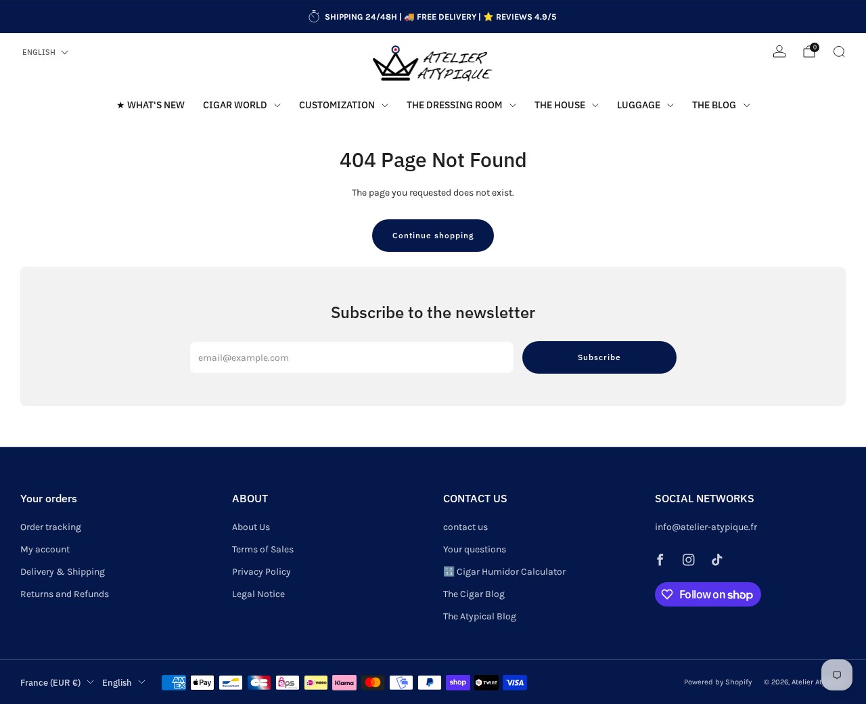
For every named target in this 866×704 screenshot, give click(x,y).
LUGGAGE (638, 105)
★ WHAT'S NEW (150, 105)
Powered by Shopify (718, 682)
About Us (251, 527)
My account (45, 549)
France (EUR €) (50, 682)
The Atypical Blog (479, 616)
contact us (465, 527)
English (38, 52)
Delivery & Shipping (62, 571)
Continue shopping (433, 235)
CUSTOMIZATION (337, 105)
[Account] (779, 51)
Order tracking (50, 527)
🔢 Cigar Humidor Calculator (504, 571)
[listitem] (433, 17)
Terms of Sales (263, 549)
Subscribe (599, 357)
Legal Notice (258, 594)
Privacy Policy (261, 571)
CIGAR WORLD (235, 105)
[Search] (839, 51)
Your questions (474, 549)
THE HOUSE (559, 105)
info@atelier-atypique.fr (706, 527)
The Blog (714, 105)
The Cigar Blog (474, 594)
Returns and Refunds (64, 594)
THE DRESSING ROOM (454, 105)
